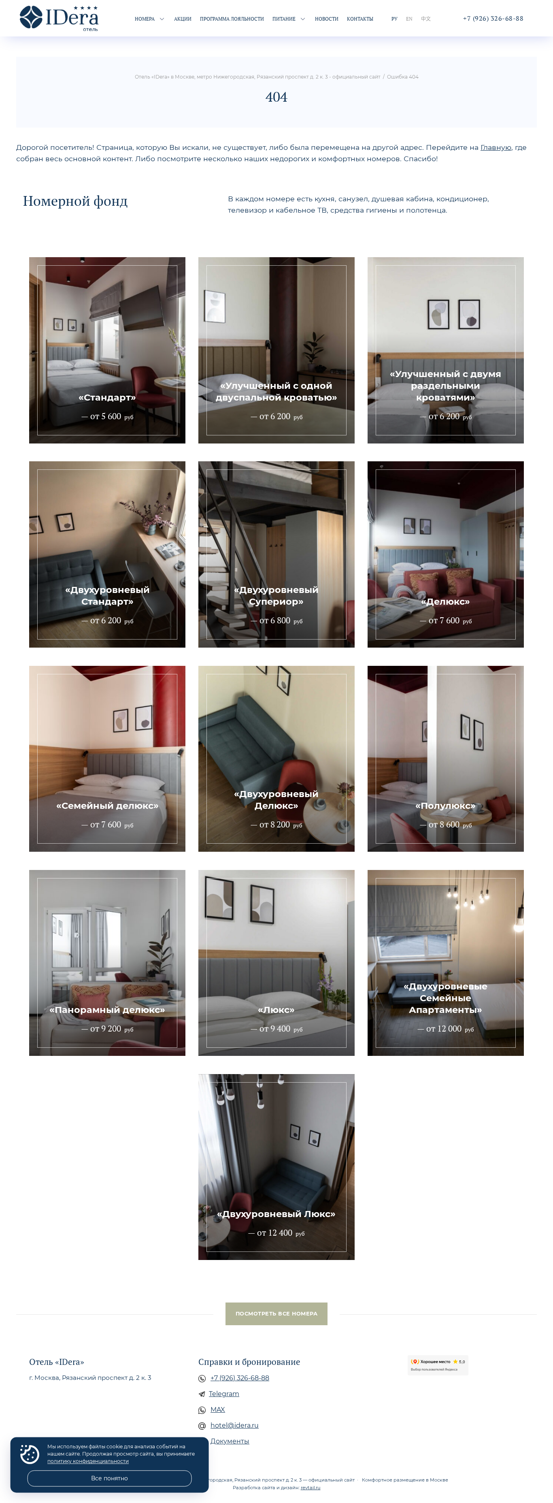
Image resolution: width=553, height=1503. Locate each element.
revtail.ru (311, 1487)
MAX (218, 1409)
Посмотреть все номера (277, 1314)
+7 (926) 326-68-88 (240, 1378)
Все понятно (109, 1478)
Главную (496, 147)
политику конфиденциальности (88, 1461)
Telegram (224, 1394)
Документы (230, 1441)
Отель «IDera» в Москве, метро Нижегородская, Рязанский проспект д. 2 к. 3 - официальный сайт (60, 18)
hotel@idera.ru (235, 1425)
